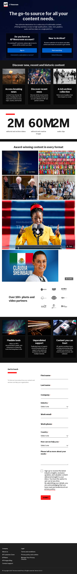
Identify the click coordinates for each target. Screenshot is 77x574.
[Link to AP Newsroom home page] (11, 4)
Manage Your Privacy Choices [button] (28, 558)
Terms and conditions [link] (28, 552)
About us (5, 552)
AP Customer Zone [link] (8, 555)
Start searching (57, 50)
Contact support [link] (7, 563)
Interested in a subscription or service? (22, 55)
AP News (5, 558)
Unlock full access (57, 55)
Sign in (22, 50)
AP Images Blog (7, 560)
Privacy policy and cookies (29, 555)
